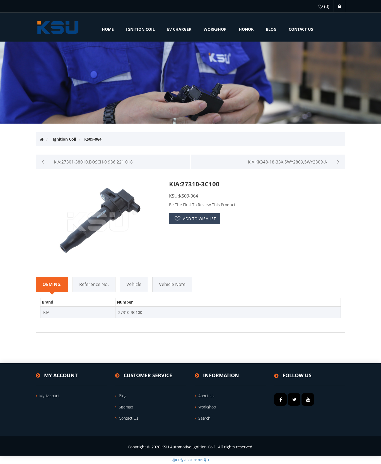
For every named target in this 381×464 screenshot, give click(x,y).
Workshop (207, 407)
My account (49, 395)
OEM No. (52, 284)
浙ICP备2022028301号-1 (190, 460)
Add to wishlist (199, 218)
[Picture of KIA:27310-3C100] (100, 220)
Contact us (128, 418)
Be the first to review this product (202, 204)
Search (204, 418)
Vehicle (133, 284)
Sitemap (126, 407)
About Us (206, 395)
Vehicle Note (172, 284)
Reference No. (94, 284)
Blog (122, 395)
